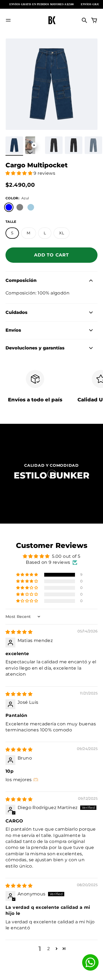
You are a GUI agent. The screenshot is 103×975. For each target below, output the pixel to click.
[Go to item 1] (14, 145)
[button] (19, 173)
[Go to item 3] (54, 145)
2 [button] (48, 948)
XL (61, 232)
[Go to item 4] (73, 145)
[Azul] (8, 207)
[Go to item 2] (34, 145)
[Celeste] (30, 207)
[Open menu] (8, 20)
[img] (18, 632)
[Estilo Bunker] (51, 20)
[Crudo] (41, 207)
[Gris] (19, 207)
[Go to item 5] (93, 145)
